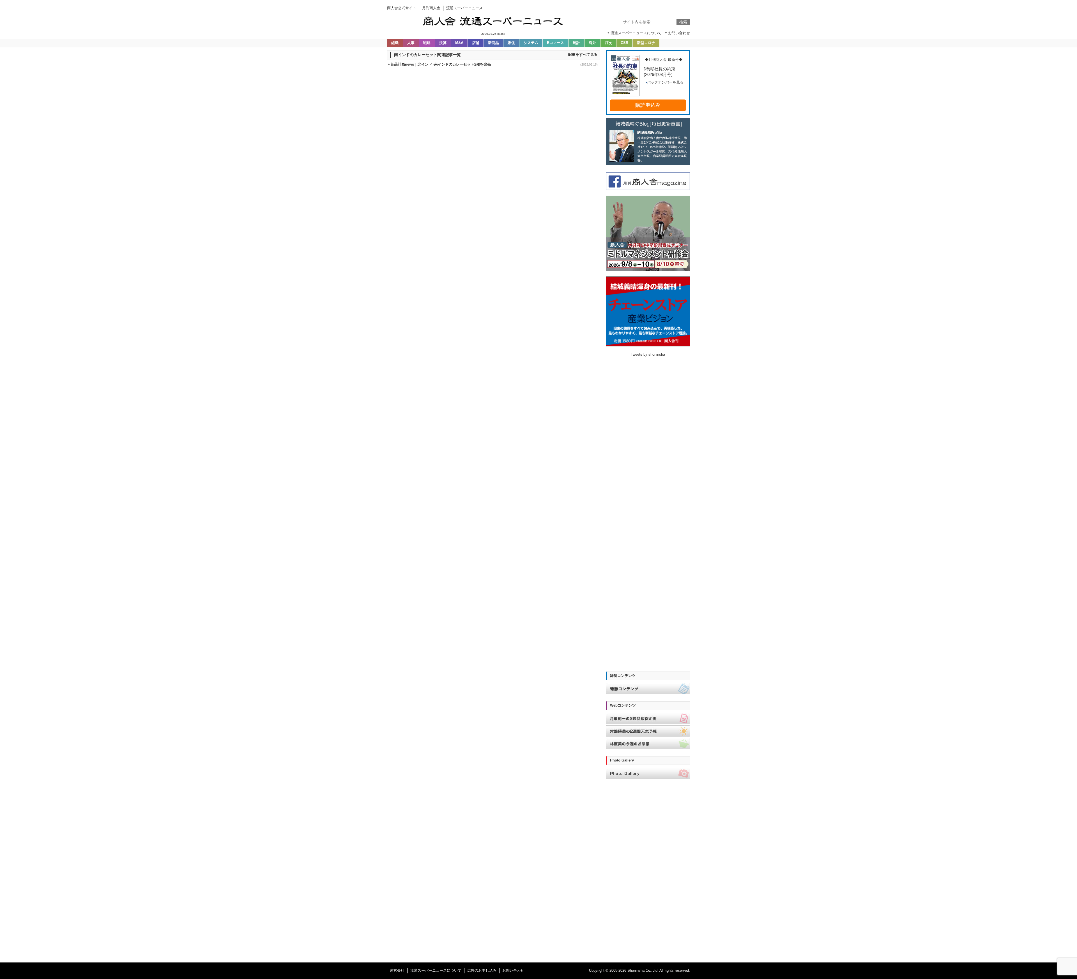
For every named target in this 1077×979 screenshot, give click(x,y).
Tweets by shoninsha (648, 355)
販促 (511, 43)
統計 (576, 43)
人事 (411, 43)
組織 (395, 43)
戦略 (427, 43)
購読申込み (648, 105)
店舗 (475, 43)
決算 (443, 43)
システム (531, 43)
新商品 (493, 43)
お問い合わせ (513, 971)
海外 (592, 43)
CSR (624, 43)
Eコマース (555, 43)
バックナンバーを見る (665, 82)
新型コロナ (646, 43)
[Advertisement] (494, 86)
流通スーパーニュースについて (435, 971)
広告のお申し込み (481, 971)
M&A (459, 43)
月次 (608, 43)
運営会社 (397, 971)
